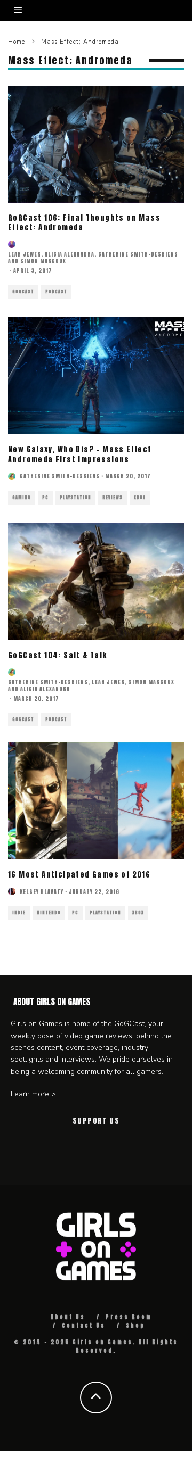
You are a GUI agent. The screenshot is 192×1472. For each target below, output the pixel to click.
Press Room (129, 1317)
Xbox (140, 497)
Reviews (112, 497)
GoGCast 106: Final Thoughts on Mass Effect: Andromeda (84, 222)
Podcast (56, 291)
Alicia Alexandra (69, 254)
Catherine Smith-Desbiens (138, 254)
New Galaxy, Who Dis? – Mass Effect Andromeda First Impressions (80, 454)
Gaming (21, 497)
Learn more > (33, 1094)
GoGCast (23, 291)
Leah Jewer (24, 254)
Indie (19, 912)
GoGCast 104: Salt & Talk (57, 655)
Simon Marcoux (43, 261)
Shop (135, 1325)
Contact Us (84, 1325)
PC (45, 497)
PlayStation (75, 497)
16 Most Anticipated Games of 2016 (79, 874)
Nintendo (49, 912)
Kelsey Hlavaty (41, 892)
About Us (68, 1317)
